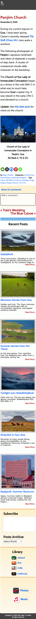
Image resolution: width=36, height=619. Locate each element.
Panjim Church (12, 183)
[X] (7, 169)
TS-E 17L (22, 183)
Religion (23, 178)
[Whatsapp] (20, 169)
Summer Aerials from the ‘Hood (15, 347)
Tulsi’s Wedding (14, 210)
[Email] (3, 169)
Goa (2, 178)
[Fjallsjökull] (18, 241)
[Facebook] (11, 169)
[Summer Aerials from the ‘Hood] (18, 331)
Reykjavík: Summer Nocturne (17, 491)
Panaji (31, 180)
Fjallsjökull (7, 254)
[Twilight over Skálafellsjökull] (18, 378)
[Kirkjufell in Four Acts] (18, 421)
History (7, 178)
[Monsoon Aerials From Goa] (18, 284)
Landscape (15, 178)
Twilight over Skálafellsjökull (17, 392)
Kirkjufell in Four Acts (13, 434)
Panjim (3, 183)
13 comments (11, 189)
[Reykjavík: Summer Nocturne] (18, 471)
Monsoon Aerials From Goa (16, 299)
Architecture (29, 175)
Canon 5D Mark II (7, 180)
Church (18, 180)
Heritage (25, 180)
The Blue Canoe (21, 213)
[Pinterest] (16, 169)
